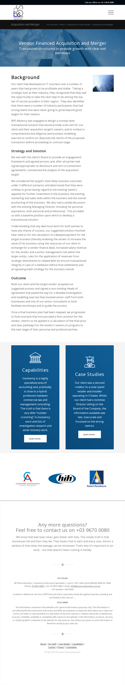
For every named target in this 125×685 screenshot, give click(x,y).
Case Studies (64, 644)
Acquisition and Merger (25, 24)
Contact (51, 647)
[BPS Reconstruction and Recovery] (18, 12)
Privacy (60, 647)
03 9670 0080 (38, 586)
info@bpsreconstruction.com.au (85, 586)
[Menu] (109, 12)
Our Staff (52, 644)
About (43, 644)
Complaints (71, 647)
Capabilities (77, 644)
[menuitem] (109, 12)
